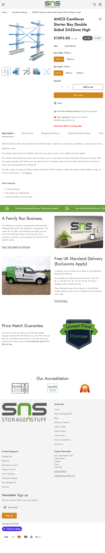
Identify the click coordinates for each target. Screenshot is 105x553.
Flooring (5, 486)
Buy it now (78, 95)
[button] (100, 4)
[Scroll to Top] (100, 539)
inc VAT (87, 38)
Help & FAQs (59, 426)
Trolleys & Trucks (8, 469)
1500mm (71, 60)
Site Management (9, 482)
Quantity (57, 80)
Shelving (5, 460)
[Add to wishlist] (100, 19)
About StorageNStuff (62, 413)
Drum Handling (8, 473)
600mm (59, 74)
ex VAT (97, 38)
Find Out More (61, 300)
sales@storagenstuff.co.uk (64, 475)
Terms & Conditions (62, 439)
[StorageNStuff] (52, 4)
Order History (60, 431)
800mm (70, 74)
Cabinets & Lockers (10, 465)
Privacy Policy (60, 435)
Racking (28, 172)
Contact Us (58, 444)
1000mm (59, 60)
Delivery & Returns (62, 422)
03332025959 (60, 471)
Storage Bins (7, 456)
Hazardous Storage (10, 478)
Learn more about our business (16, 246)
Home (4, 12)
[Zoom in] (46, 21)
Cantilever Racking (19, 12)
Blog (56, 418)
